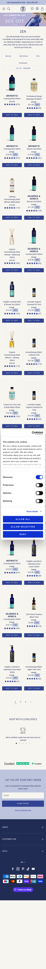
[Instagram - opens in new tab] (17, 868)
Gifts (37, 56)
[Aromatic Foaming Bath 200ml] (12, 548)
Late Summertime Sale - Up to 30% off (22, 2)
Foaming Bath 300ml (12, 149)
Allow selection (23, 527)
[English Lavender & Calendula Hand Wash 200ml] (12, 653)
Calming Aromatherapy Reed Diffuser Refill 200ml (12, 199)
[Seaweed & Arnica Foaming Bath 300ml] (34, 236)
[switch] (39, 485)
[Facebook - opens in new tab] (12, 868)
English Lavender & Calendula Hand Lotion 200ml (34, 564)
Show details (32, 511)
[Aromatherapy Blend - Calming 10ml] (34, 339)
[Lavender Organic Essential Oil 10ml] (34, 288)
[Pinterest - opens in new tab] (23, 868)
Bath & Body (24, 56)
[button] (3, 9)
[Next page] (30, 702)
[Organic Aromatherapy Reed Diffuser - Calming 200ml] (12, 339)
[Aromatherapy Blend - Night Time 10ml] (34, 653)
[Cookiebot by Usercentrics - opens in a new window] (32, 433)
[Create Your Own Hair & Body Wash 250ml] (12, 391)
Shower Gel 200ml (34, 149)
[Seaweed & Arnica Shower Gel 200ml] (34, 183)
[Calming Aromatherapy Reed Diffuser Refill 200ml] (12, 183)
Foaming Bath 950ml (12, 99)
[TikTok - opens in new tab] (28, 868)
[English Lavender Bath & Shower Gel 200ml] (12, 288)
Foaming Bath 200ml (12, 563)
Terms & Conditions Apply (23, 810)
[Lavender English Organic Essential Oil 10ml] (34, 391)
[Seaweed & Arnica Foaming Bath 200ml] (12, 601)
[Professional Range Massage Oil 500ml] (34, 83)
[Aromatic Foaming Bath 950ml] (12, 83)
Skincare (8, 56)
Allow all (23, 519)
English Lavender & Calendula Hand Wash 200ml (12, 669)
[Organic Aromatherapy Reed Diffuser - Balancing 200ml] (12, 236)
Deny (23, 534)
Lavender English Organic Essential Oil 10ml (34, 407)
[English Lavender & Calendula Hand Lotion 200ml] (34, 548)
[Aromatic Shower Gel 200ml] (34, 133)
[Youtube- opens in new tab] (33, 868)
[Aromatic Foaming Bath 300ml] (12, 133)
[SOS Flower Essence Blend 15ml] (34, 601)
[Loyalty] (32, 9)
